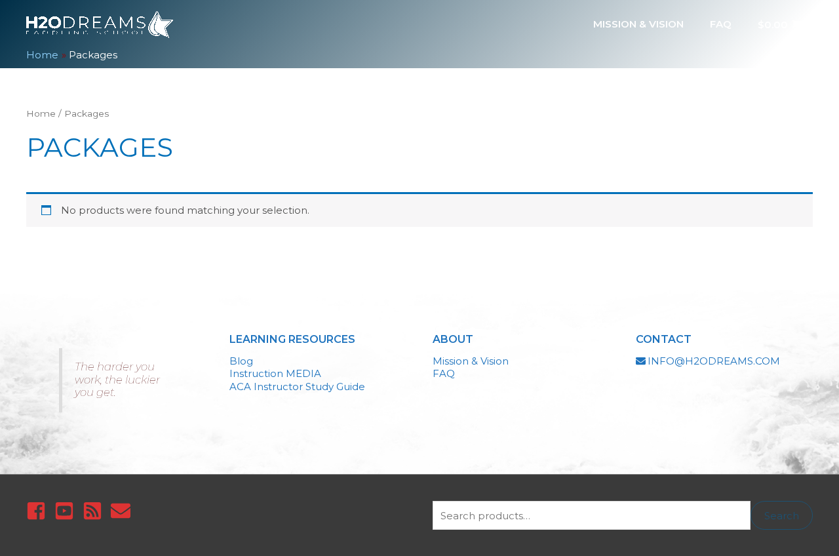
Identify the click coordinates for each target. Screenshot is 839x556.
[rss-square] (95, 511)
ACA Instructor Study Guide (297, 386)
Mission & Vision (471, 361)
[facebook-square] (39, 511)
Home (41, 113)
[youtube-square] (67, 511)
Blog (241, 361)
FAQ (444, 373)
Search (781, 515)
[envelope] (123, 511)
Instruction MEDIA (275, 373)
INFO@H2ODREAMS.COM (714, 361)
